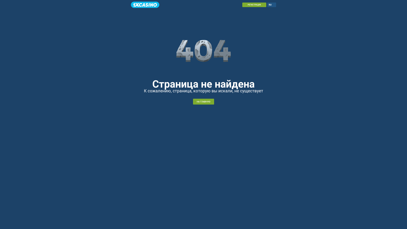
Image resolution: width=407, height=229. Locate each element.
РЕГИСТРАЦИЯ (254, 5)
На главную (203, 101)
